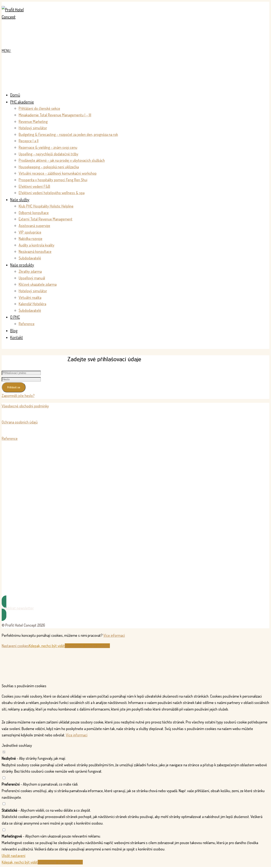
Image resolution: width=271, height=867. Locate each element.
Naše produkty (22, 265)
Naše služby (19, 199)
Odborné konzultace (34, 212)
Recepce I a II (29, 140)
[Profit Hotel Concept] (17, 17)
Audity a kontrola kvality (36, 245)
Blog (14, 330)
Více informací (114, 635)
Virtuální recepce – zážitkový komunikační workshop (58, 173)
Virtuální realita (30, 297)
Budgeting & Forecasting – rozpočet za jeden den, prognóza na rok (68, 134)
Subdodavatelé (30, 258)
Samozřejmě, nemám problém (87, 645)
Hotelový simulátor (33, 127)
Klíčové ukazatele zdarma (38, 284)
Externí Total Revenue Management (45, 219)
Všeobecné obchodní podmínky (25, 406)
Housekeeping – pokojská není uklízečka (49, 166)
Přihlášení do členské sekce (39, 108)
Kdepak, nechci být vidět (47, 645)
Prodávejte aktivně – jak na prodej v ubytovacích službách (62, 160)
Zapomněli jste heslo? (18, 395)
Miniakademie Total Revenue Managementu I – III (55, 115)
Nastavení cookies (15, 645)
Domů (15, 95)
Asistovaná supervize (34, 225)
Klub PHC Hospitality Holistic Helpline (46, 206)
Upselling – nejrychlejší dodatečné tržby (48, 154)
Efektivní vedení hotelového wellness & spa (51, 192)
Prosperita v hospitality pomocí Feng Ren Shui (53, 179)
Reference (27, 323)
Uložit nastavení (13, 855)
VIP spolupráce (30, 232)
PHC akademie (22, 102)
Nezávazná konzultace (35, 251)
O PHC (15, 317)
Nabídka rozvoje (30, 238)
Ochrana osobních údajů (20, 422)
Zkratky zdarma (30, 271)
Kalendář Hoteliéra (32, 303)
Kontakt (16, 337)
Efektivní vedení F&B (34, 186)
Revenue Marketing (33, 121)
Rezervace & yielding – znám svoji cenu (48, 147)
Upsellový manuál (32, 278)
